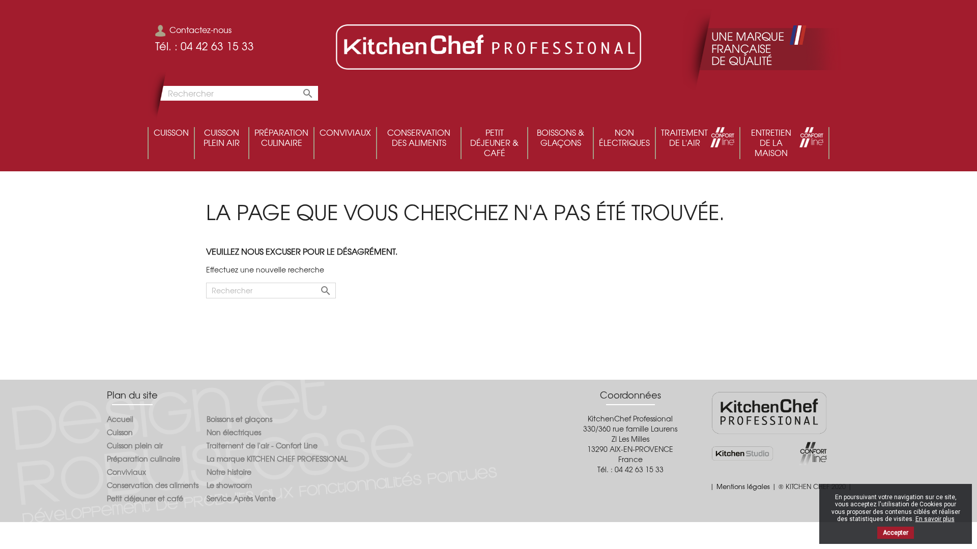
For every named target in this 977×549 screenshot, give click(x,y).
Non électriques (234, 432)
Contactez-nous (200, 29)
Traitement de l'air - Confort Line (262, 445)
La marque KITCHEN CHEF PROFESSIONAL (277, 458)
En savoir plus (935, 519)
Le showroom (229, 485)
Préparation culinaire (143, 458)
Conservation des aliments (152, 485)
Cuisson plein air (135, 445)
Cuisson (120, 432)
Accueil (120, 419)
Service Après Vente (241, 498)
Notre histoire (229, 472)
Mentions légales (743, 486)
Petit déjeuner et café (145, 498)
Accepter (895, 532)
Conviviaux (126, 472)
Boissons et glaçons (239, 419)
